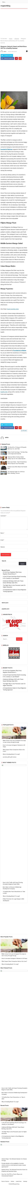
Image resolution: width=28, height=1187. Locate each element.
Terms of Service (5, 1181)
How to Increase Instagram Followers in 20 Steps (14, 958)
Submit (12, 1181)
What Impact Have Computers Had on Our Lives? (14, 961)
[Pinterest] (16, 58)
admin (5, 51)
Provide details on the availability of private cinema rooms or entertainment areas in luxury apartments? (14, 1165)
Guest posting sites (13, 309)
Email (2, 540)
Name (2, 533)
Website (3, 547)
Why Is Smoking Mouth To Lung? (11, 754)
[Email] (20, 58)
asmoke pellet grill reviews (9, 757)
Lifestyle (16, 38)
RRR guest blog (15, 1184)
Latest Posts (18, 1181)
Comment (3, 515)
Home (10, 38)
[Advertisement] (14, 23)
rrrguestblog (5, 6)
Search (4, 561)
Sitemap (25, 1181)
